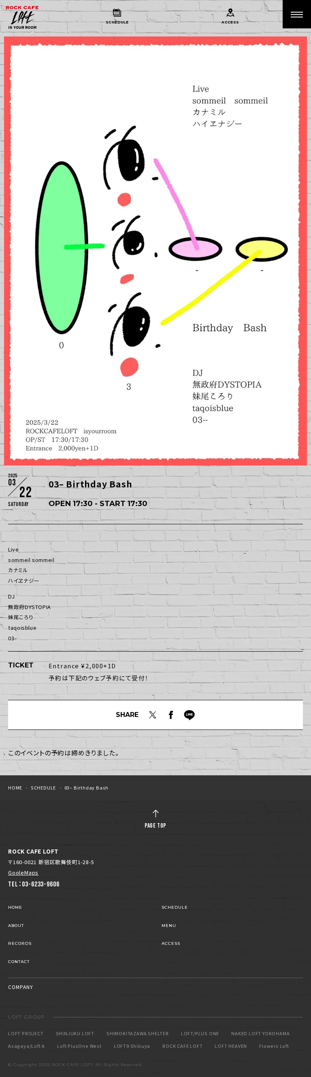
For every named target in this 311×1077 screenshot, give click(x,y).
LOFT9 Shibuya (132, 1046)
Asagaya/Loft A (26, 1046)
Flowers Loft (274, 1046)
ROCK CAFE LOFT (182, 1046)
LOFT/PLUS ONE (200, 1034)
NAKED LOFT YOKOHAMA (260, 1034)
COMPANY (20, 986)
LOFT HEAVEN (231, 1046)
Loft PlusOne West (79, 1046)
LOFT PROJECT (26, 1034)
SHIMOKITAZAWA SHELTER (138, 1034)
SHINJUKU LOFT (75, 1034)
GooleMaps (23, 872)
